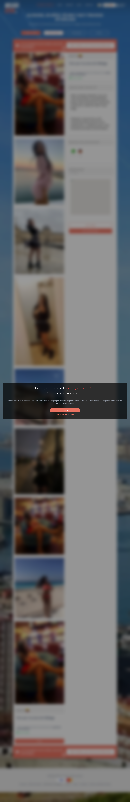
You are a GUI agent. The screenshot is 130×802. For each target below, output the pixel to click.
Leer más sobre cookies (65, 414)
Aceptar (65, 410)
